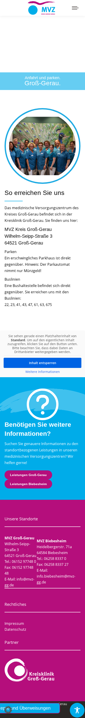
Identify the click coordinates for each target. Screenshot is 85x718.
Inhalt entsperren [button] (42, 363)
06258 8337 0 (55, 558)
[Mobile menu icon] (75, 8)
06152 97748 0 (24, 561)
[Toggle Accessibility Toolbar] (77, 710)
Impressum (14, 623)
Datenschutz (15, 629)
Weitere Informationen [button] (42, 372)
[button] (8, 710)
